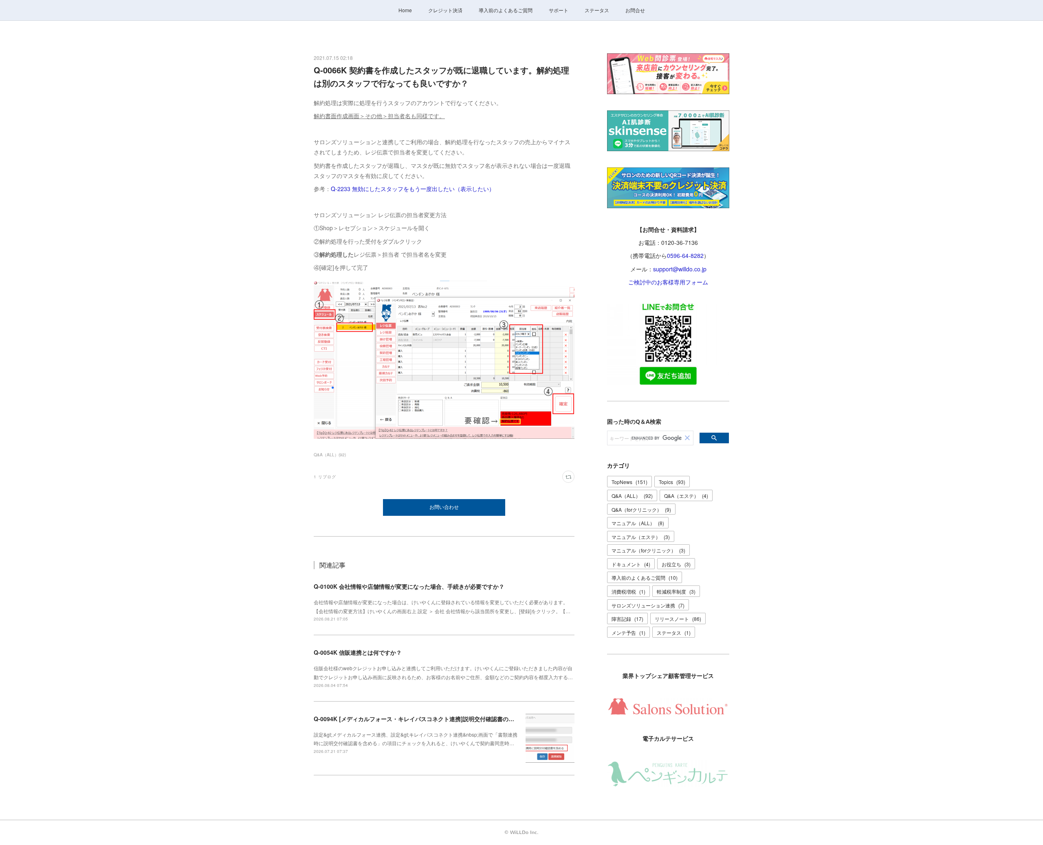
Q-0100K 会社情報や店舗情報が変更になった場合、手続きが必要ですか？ (409, 586)
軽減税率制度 (676, 591)
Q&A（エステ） (686, 495)
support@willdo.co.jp (679, 269)
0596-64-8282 (685, 255)
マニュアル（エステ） (641, 536)
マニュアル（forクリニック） (648, 550)
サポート (558, 10)
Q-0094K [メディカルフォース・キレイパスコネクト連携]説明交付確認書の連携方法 (422, 719)
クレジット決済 (445, 10)
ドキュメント (631, 564)
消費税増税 (628, 591)
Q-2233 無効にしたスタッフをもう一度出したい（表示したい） (413, 189)
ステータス (597, 10)
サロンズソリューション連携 (648, 605)
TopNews (629, 481)
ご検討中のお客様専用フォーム (668, 282)
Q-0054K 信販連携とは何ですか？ (358, 652)
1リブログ (325, 477)
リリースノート (678, 618)
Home (405, 10)
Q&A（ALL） (632, 495)
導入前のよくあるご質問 (506, 10)
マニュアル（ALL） (638, 522)
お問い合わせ (444, 507)
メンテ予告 (628, 632)
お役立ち (676, 564)
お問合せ (635, 10)
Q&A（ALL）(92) (330, 455)
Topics (672, 481)
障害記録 (627, 618)
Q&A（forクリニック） (641, 509)
